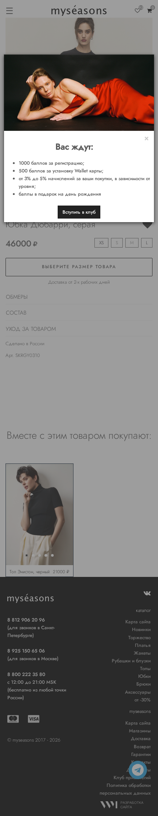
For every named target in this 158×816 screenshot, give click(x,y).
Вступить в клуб (79, 212)
